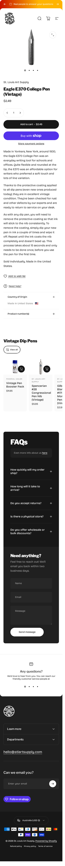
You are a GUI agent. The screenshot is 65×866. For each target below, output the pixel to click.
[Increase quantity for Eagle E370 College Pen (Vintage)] (20, 112)
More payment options (31, 143)
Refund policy (16, 846)
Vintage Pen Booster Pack (15, 384)
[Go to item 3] (33, 70)
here (44, 452)
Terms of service (45, 846)
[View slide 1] (25, 686)
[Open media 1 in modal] (52, 34)
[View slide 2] (29, 686)
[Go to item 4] (37, 70)
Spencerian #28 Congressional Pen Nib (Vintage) (41, 392)
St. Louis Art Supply (16, 82)
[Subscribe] (52, 783)
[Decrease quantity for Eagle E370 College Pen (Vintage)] (7, 112)
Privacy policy (30, 846)
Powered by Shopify (46, 841)
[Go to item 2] (29, 70)
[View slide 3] (33, 686)
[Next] (57, 4)
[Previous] (5, 4)
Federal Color (14, 379)
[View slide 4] (37, 686)
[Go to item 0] (25, 70)
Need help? (15, 286)
